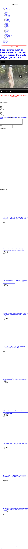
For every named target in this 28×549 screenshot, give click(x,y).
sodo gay (21, 117)
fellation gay (6, 117)
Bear (6, 12)
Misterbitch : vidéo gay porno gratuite (12, 545)
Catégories (5, 8)
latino (13, 117)
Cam (6, 14)
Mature (6, 24)
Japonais (7, 20)
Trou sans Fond (8, 35)
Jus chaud (7, 21)
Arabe (6, 10)
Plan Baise (5, 40)
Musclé (7, 26)
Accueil (4, 7)
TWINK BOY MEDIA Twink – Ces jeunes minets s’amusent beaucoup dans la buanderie (14, 347)
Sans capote (8, 30)
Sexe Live (5, 42)
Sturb (6, 32)
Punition (7, 29)
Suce (6, 34)
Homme (7, 19)
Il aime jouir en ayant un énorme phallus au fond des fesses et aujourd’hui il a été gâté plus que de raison (13, 54)
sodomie (25, 117)
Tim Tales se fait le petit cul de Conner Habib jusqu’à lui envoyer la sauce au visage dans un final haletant (15, 249)
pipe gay (16, 117)
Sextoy (6, 31)
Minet (6, 25)
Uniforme (7, 36)
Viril (6, 38)
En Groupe (7, 15)
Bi (5, 13)
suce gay (2, 118)
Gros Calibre (8, 16)
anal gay (2, 117)
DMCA (1, 548)
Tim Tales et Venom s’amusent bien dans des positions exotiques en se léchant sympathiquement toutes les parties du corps (15, 476)
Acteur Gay (7, 9)
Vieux (6, 37)
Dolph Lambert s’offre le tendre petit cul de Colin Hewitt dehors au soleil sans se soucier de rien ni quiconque (15, 444)
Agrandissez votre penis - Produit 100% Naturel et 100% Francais (14, 45)
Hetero (6, 18)
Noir (6, 27)
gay (10, 117)
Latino (6, 23)
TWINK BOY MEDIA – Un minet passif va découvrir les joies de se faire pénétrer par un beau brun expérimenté (15, 218)
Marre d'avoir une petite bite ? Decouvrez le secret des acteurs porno (14, 95)
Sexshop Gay (5, 41)
